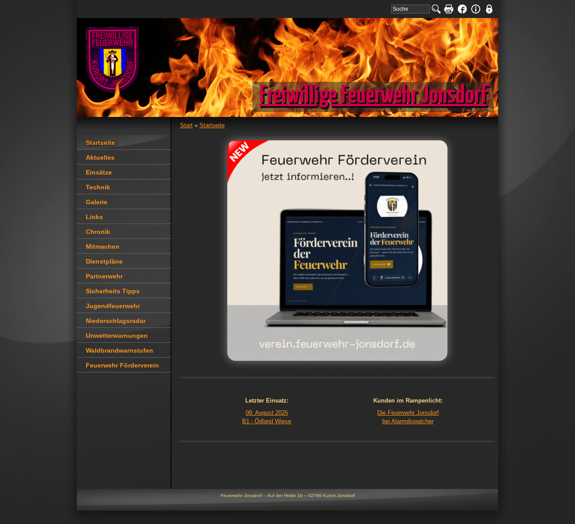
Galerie (96, 202)
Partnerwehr (104, 276)
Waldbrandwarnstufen (119, 350)
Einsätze (99, 172)
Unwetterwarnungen (117, 335)
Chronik (98, 231)
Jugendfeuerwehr (113, 305)
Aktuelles (100, 157)
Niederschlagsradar (116, 320)
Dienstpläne (104, 261)
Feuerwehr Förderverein (122, 365)
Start (186, 125)
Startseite (212, 125)
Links (94, 216)
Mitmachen (102, 246)
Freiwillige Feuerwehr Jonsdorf (373, 95)
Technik (98, 187)
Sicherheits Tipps (113, 291)
